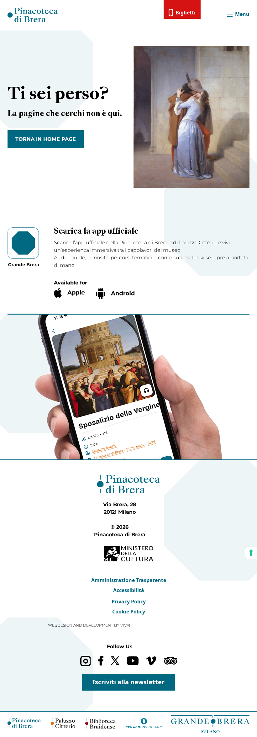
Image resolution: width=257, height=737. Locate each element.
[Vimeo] (151, 660)
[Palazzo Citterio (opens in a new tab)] (63, 723)
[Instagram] (85, 660)
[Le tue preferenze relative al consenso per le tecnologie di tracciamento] (251, 553)
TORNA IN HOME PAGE (45, 139)
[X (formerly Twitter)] (115, 660)
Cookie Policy (128, 611)
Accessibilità (128, 590)
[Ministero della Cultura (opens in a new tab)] (128, 553)
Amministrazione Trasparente (128, 580)
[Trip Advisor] (170, 661)
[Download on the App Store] (69, 293)
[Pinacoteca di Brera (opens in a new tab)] (24, 723)
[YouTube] (133, 660)
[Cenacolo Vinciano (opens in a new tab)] (144, 723)
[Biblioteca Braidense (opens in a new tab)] (100, 723)
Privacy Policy (129, 601)
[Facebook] (100, 660)
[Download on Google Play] (115, 293)
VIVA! (125, 625)
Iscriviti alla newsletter (128, 682)
